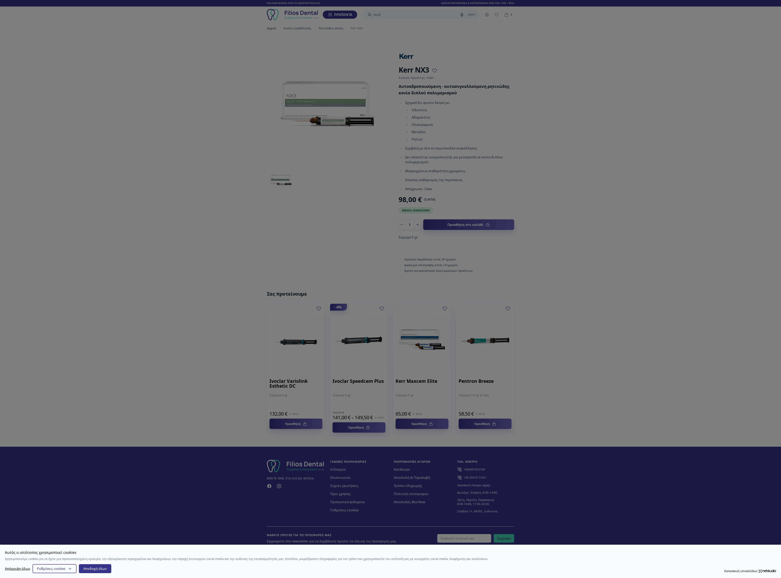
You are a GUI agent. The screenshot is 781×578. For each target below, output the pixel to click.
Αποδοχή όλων (95, 568)
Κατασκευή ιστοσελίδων (741, 571)
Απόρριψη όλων (17, 568)
